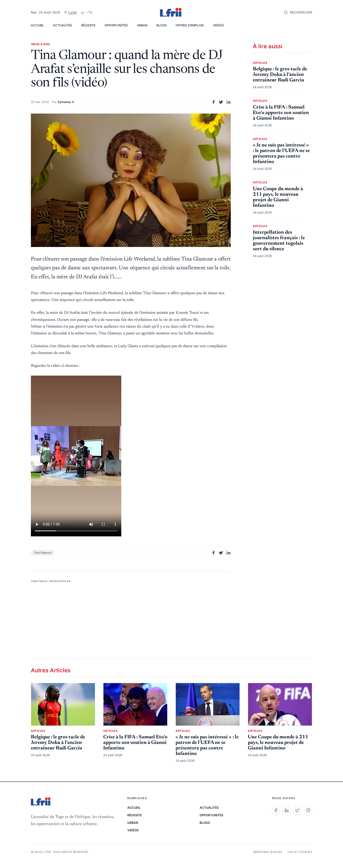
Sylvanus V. (66, 102)
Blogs (161, 25)
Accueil (37, 25)
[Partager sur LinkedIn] (228, 102)
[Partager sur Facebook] (213, 102)
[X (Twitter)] (297, 810)
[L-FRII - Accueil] (171, 13)
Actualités (62, 25)
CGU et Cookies (300, 852)
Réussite (88, 25)
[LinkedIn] (287, 810)
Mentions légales (267, 852)
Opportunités (116, 25)
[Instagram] (308, 810)
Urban (142, 25)
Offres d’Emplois (190, 25)
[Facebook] (276, 810)
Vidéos (218, 25)
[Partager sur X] (221, 102)
